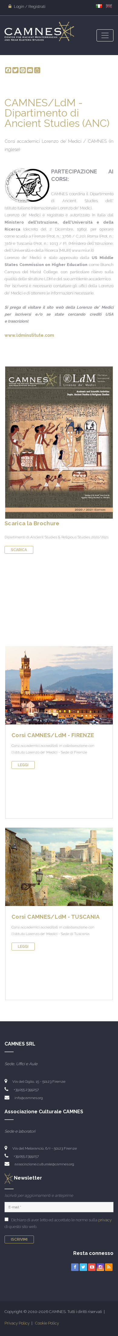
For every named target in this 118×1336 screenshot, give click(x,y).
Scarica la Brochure (32, 523)
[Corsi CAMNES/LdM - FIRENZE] (59, 685)
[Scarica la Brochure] (59, 442)
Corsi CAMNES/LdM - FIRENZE (52, 735)
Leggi (23, 765)
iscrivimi (19, 1239)
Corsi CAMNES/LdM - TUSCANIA (55, 917)
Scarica (19, 550)
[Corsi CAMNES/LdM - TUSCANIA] (59, 866)
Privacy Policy (17, 1323)
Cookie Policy (47, 1323)
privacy (105, 1220)
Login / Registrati (29, 6)
